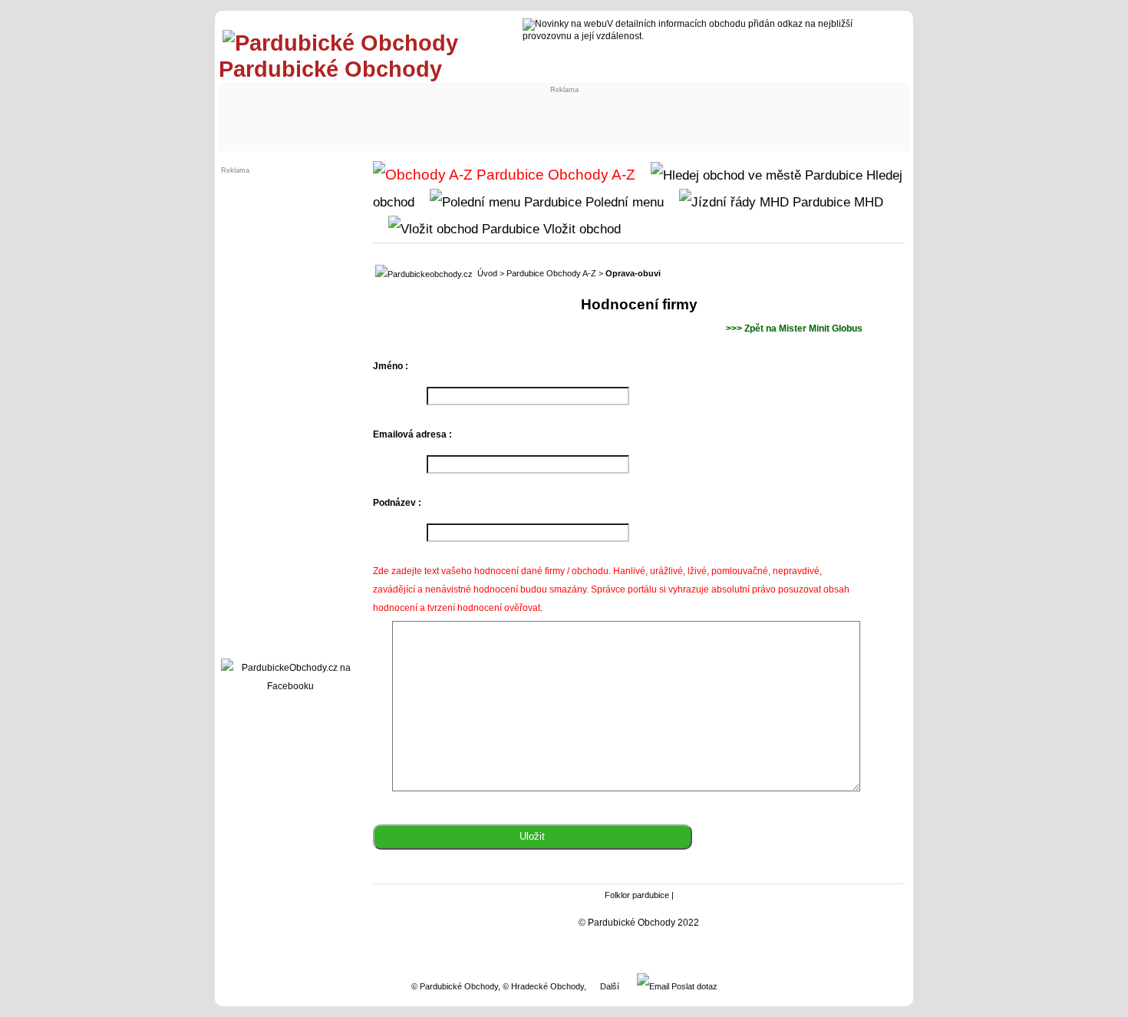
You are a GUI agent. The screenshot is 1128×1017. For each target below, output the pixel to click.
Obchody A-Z (589, 175)
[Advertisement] (350, 113)
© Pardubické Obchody (454, 986)
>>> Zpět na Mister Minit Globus (794, 328)
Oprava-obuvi (633, 273)
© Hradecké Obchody (543, 986)
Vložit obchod (580, 228)
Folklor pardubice (637, 895)
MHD (866, 202)
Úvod (487, 273)
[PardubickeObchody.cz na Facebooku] (290, 686)
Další (609, 986)
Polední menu (623, 202)
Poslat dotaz (693, 986)
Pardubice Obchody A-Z (551, 273)
